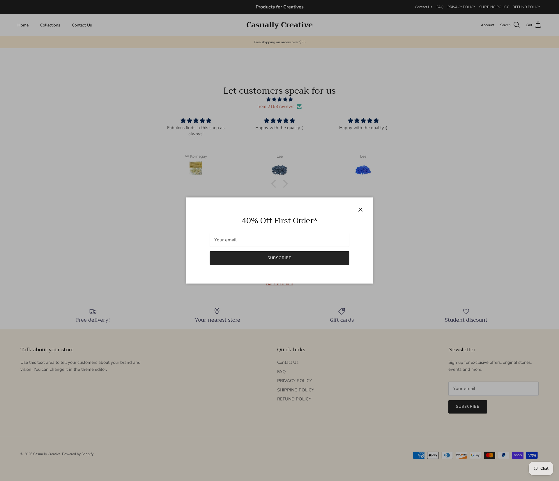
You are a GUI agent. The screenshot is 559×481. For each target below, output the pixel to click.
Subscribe (279, 258)
